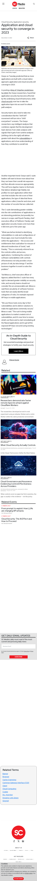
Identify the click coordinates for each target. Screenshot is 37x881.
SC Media (5, 850)
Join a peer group (29, 859)
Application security (21, 22)
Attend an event (21, 859)
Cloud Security (7, 22)
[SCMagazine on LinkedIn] (23, 841)
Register (22, 8)
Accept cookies (18, 878)
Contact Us (21, 850)
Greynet (6, 801)
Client (5, 786)
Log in (14, 8)
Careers (26, 850)
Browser (6, 777)
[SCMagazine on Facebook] (14, 841)
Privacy (32, 850)
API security (6, 441)
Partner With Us (18, 861)
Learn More (18, 351)
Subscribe (18, 657)
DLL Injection (8, 795)
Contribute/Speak (12, 859)
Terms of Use (26, 651)
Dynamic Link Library (11, 798)
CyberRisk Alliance (13, 850)
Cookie (5, 792)
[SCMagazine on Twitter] (18, 841)
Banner (5, 774)
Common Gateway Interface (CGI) (16, 783)
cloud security (7, 101)
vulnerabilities (24, 138)
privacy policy (29, 873)
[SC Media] (18, 4)
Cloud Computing (9, 789)
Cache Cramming (9, 780)
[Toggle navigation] (3, 3)
